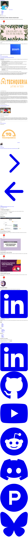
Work (2, 13)
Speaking (3, 12)
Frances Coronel (11, 9)
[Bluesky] (14, 536)
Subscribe (11, 212)
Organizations (3, 330)
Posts (2, 325)
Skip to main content (2, 0)
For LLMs (3, 334)
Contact (2, 14)
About (2, 323)
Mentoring (3, 11)
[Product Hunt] (14, 511)
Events (1, 24)
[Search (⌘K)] (0, 14)
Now (2, 335)
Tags (2, 331)
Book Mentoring (7, 318)
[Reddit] (14, 455)
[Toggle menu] (0, 15)
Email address (1, 212)
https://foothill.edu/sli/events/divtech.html (4, 105)
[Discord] (14, 483)
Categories (3, 329)
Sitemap (2, 336)
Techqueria (18, 142)
